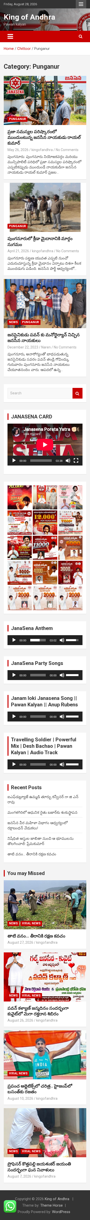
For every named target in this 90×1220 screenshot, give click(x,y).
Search (77, 393)
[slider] (38, 640)
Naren (46, 347)
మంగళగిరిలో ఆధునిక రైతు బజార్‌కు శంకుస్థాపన (43, 812)
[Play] (14, 460)
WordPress (61, 1212)
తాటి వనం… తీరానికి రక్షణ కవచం (32, 854)
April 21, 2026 (18, 251)
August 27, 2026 (20, 942)
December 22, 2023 (23, 347)
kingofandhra (42, 150)
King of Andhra (29, 17)
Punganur (17, 119)
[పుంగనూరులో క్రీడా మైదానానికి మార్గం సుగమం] (45, 207)
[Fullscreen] (76, 460)
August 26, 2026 (20, 1020)
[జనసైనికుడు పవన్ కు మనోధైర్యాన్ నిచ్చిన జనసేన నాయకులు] (45, 303)
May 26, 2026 (18, 150)
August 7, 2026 (19, 1176)
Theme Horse (51, 1205)
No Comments (67, 150)
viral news (31, 923)
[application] (45, 445)
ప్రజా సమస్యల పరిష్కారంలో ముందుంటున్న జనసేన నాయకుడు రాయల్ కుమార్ (44, 137)
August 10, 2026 (20, 1098)
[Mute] (68, 460)
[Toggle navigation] (10, 36)
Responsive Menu (81, 4)
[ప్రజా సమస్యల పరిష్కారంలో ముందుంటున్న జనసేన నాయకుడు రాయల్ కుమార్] (45, 100)
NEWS (13, 322)
